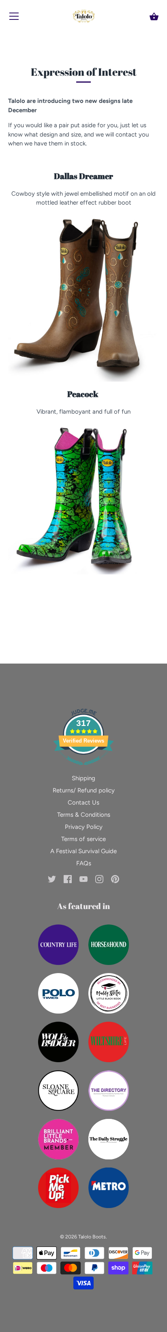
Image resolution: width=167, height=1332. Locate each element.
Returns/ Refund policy (84, 790)
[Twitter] (52, 878)
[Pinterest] (115, 878)
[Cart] (154, 16)
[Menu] (14, 18)
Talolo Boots (92, 1237)
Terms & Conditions (83, 814)
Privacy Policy (84, 826)
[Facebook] (68, 878)
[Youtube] (83, 878)
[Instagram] (99, 878)
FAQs (83, 863)
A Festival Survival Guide (83, 851)
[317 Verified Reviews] (83, 769)
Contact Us (83, 802)
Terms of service (83, 839)
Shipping (83, 778)
